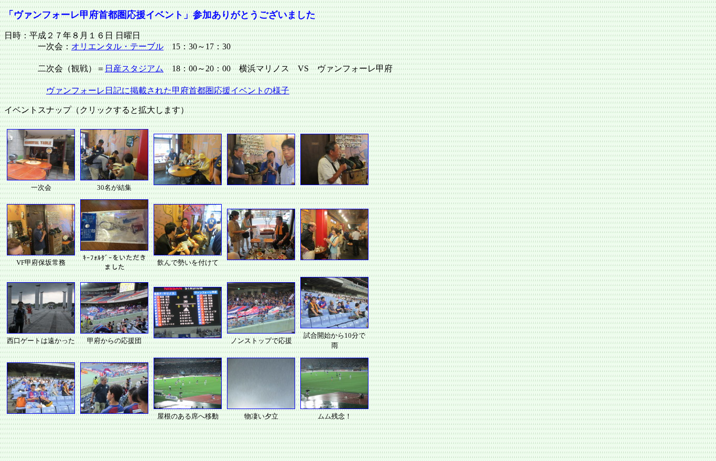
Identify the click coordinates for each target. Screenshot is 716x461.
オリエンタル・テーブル (117, 46)
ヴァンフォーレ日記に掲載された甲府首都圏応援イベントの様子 (167, 90)
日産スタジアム (134, 68)
